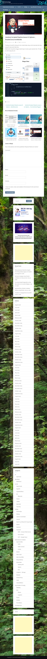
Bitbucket (20, 496)
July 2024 (17, 367)
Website (7, 181)
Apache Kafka (19, 542)
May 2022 (17, 435)
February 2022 (18, 443)
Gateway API (21, 564)
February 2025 (18, 349)
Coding (25, 7)
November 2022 (18, 419)
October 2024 (18, 359)
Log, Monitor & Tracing (36, 7)
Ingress (19, 567)
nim (17, 42)
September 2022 (18, 425)
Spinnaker (18, 504)
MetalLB (18, 575)
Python (18, 524)
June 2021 (17, 464)
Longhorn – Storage (20, 572)
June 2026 (17, 310)
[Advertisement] (24, 252)
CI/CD (19, 7)
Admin (16, 611)
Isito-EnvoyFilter (20, 557)
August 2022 (18, 427)
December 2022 (18, 417)
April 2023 (17, 406)
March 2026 (17, 315)
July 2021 (17, 461)
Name (7, 169)
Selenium (18, 527)
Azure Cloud (21, 534)
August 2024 (18, 365)
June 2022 (17, 433)
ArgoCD (18, 488)
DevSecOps (19, 511)
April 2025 (17, 344)
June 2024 (17, 370)
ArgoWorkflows (20, 491)
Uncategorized (18, 605)
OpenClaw (18, 476)
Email (6, 175)
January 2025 (18, 352)
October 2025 (18, 328)
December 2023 (18, 385)
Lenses (19, 549)
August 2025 (18, 333)
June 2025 (17, 338)
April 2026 (17, 312)
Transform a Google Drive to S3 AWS (23, 292)
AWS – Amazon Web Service (24, 532)
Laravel (18, 519)
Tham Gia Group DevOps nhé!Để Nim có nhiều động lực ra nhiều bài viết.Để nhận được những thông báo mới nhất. (23, 237)
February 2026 (18, 318)
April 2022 (17, 438)
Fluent (17, 597)
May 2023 (17, 404)
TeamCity (18, 506)
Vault (17, 580)
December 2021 (18, 448)
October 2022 (18, 422)
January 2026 (18, 320)
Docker (18, 551)
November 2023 (18, 388)
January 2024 (18, 383)
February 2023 (18, 412)
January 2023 (18, 414)
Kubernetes (19, 562)
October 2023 (18, 391)
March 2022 (17, 440)
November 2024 (18, 357)
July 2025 (17, 336)
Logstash (20, 595)
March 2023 (17, 409)
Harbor (18, 499)
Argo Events (19, 486)
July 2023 (17, 399)
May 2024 (17, 372)
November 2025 (18, 325)
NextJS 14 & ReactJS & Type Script (24, 522)
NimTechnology (6, 2)
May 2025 (17, 341)
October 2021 (18, 453)
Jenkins (8, 101)
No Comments (23, 42)
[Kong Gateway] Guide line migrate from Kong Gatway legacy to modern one (23, 271)
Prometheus (19, 602)
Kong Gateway (19, 559)
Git (17, 494)
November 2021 (18, 451)
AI (15, 474)
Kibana (19, 592)
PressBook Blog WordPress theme (33, 657)
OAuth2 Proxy (19, 577)
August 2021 (18, 459)
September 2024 (18, 362)
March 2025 (17, 346)
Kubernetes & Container (8, 7)
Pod (19, 569)
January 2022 (18, 446)
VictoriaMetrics (19, 582)
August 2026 (18, 304)
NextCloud (18, 481)
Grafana (18, 600)
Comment (8, 150)
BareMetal (5, 9)
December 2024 (18, 354)
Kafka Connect (21, 546)
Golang (18, 514)
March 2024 (17, 378)
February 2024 (18, 380)
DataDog (18, 587)
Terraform (18, 529)
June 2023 (17, 401)
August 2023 (18, 396)
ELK (17, 590)
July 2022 (17, 430)
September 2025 (18, 331)
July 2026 (17, 307)
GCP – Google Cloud (22, 537)
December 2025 (18, 323)
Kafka (19, 544)
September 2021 (18, 456)
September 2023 (18, 393)
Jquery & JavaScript (21, 516)
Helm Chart (19, 554)
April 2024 (17, 375)
